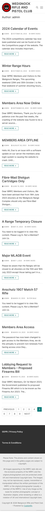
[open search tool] (37, 7)
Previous (9, 409)
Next (27, 414)
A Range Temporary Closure (22, 221)
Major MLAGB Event (16, 255)
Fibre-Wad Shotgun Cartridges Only (16, 179)
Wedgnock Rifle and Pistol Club (22, 7)
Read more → (10, 54)
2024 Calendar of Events (20, 28)
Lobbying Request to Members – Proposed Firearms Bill (17, 368)
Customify (28, 506)
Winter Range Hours (16, 66)
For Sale (32, 298)
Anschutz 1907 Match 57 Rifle (20, 291)
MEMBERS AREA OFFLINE (20, 140)
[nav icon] (41, 7)
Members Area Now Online (21, 103)
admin (6, 34)
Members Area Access (18, 327)
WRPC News (35, 34)
